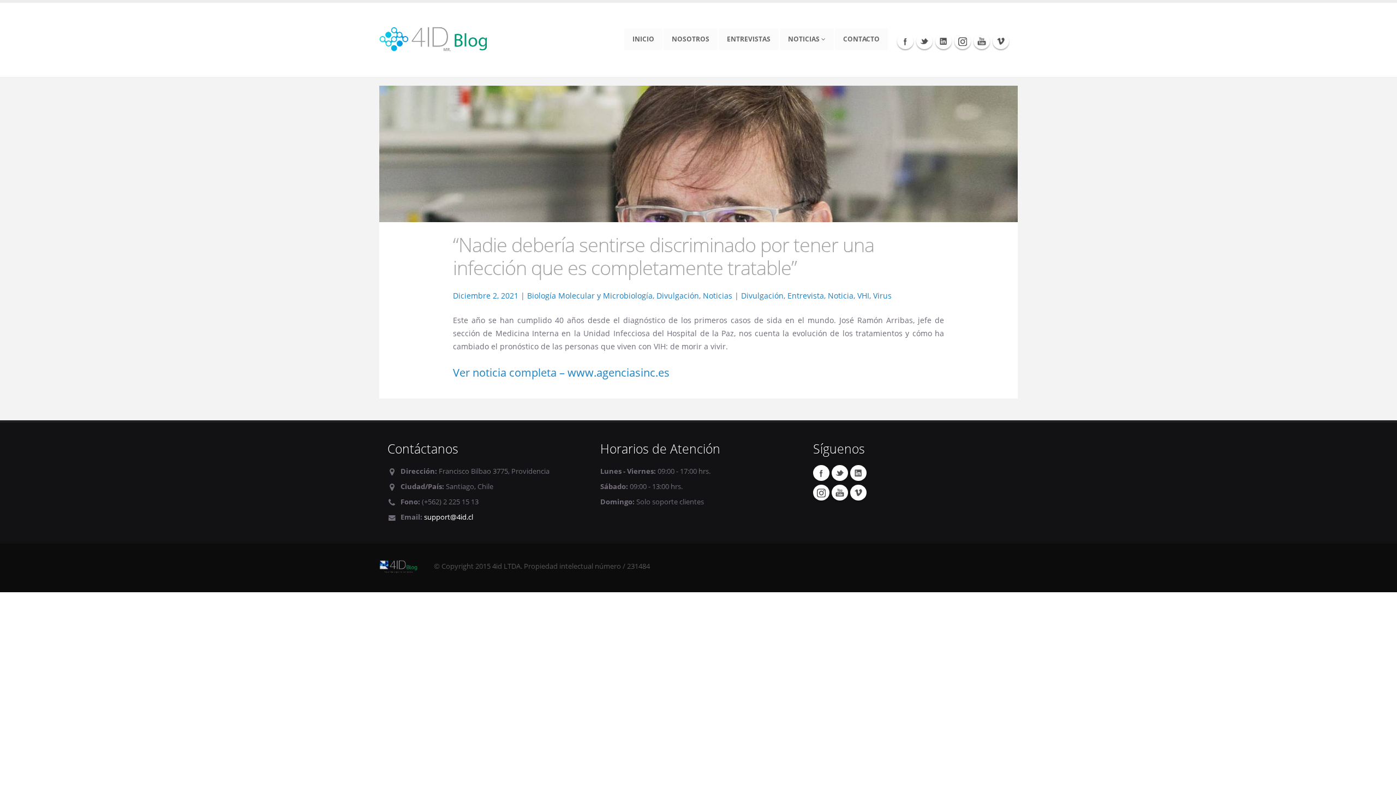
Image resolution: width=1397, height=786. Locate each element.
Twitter (924, 41)
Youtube (982, 41)
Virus (882, 295)
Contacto (861, 39)
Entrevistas (749, 39)
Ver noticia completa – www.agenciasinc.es (561, 372)
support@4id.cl (448, 517)
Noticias (804, 39)
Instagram (962, 41)
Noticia (840, 295)
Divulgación (677, 295)
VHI (863, 295)
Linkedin (943, 41)
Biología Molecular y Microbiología (590, 295)
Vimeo (1001, 41)
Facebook (905, 41)
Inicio (643, 39)
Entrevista (805, 295)
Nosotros (690, 39)
